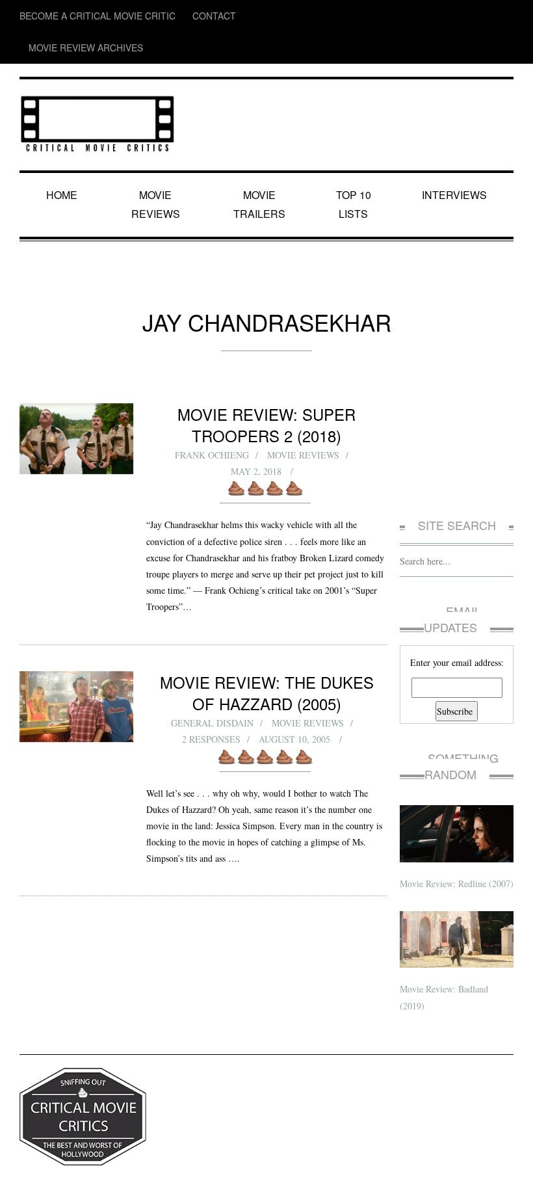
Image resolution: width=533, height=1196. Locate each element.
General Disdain (211, 671)
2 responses (211, 688)
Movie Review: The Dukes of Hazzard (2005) (267, 641)
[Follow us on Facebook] (428, 16)
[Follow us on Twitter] (453, 16)
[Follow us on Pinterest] (504, 16)
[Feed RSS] (404, 16)
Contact (171, 16)
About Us (87, 1175)
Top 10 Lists (355, 162)
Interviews (456, 162)
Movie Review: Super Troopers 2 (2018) (267, 373)
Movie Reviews (158, 162)
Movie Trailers (260, 162)
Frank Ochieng (211, 403)
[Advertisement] (457, 399)
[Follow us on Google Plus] (481, 16)
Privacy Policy (43, 1175)
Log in (503, 1175)
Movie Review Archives (247, 16)
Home (64, 162)
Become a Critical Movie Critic (79, 16)
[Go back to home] (98, 87)
